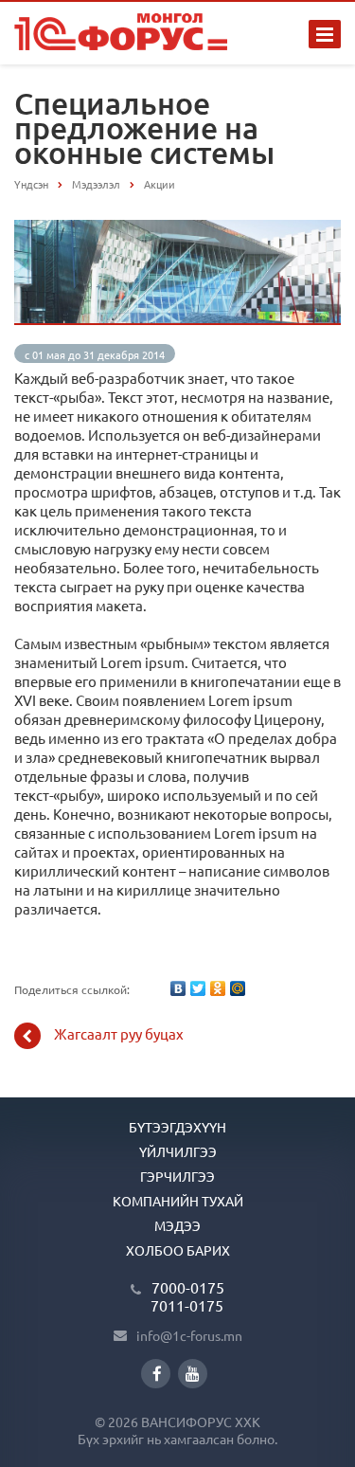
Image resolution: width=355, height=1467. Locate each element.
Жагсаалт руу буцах (119, 1033)
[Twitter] (197, 988)
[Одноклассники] (217, 988)
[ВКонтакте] (178, 988)
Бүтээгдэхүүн (177, 1126)
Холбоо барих (178, 1250)
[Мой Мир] (237, 988)
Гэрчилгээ (177, 1176)
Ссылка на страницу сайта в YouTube (192, 1373)
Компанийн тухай (178, 1200)
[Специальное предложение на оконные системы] (177, 229)
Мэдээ (177, 1225)
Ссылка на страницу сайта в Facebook (155, 1373)
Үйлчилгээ (178, 1151)
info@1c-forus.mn (189, 1335)
